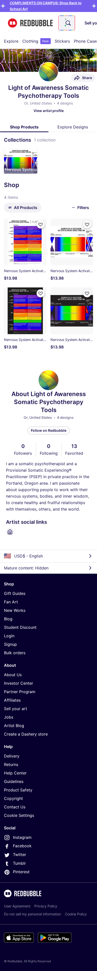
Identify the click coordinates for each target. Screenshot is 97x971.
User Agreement (17, 906)
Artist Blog (14, 725)
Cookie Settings (19, 815)
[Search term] (68, 23)
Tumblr (19, 863)
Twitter (19, 854)
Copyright (13, 798)
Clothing (35, 41)
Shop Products (24, 126)
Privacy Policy (45, 906)
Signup (10, 644)
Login (9, 635)
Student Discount (20, 627)
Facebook (22, 845)
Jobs (8, 717)
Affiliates (12, 700)
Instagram (22, 837)
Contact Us (14, 806)
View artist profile (49, 110)
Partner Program (19, 691)
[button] (20, 161)
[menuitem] (11, 41)
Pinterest (21, 871)
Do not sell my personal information (32, 914)
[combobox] (67, 23)
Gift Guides (14, 593)
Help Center (15, 772)
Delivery (11, 756)
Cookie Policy (76, 914)
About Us (13, 674)
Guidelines (13, 781)
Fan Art (11, 601)
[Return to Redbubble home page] (30, 23)
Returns (11, 764)
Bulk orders (14, 652)
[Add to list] (41, 224)
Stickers (62, 41)
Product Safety (18, 789)
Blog (8, 618)
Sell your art (15, 708)
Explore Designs (72, 126)
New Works (14, 610)
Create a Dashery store (26, 734)
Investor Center (18, 683)
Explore (11, 41)
